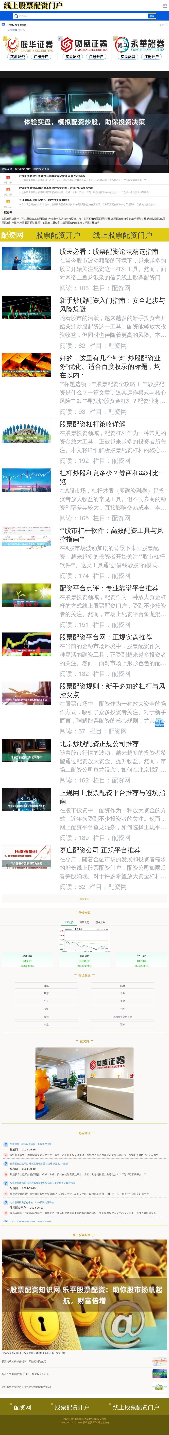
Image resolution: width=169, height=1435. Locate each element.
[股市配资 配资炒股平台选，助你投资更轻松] (159, 1373)
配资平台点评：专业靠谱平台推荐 (109, 587)
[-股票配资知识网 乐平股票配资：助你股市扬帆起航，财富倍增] (84, 1294)
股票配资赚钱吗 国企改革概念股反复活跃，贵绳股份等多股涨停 (56, 188)
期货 (122, 1008)
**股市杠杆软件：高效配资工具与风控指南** (112, 534)
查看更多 (84, 898)
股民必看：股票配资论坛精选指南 (109, 251)
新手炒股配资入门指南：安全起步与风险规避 (112, 304)
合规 (46, 985)
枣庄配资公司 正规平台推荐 (100, 849)
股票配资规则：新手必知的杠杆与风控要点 (112, 690)
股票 (46, 993)
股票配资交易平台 (122, 1016)
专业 (122, 993)
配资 (122, 985)
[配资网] (33, 5)
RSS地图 (88, 1418)
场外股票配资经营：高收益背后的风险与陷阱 (26, 1386)
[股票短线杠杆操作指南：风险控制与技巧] (159, 1361)
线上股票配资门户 (136, 1407)
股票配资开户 (72, 1407)
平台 (46, 1001)
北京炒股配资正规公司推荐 (99, 743)
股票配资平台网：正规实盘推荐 (106, 636)
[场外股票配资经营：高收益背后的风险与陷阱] (159, 1387)
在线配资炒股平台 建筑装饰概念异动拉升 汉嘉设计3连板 (52, 176)
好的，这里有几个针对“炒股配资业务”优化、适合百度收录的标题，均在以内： (110, 366)
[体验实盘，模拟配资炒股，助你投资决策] (84, 121)
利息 (46, 1024)
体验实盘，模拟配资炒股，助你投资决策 (25, 169)
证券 (122, 1024)
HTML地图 (100, 1418)
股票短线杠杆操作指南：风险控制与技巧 (24, 1361)
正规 (122, 1001)
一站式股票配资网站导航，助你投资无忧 (30, 1221)
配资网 (22, 1407)
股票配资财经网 (91, 1422)
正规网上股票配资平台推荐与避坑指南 (112, 796)
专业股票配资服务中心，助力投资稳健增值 (44, 200)
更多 (162, 25)
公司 (46, 1008)
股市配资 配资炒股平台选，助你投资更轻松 (25, 1373)
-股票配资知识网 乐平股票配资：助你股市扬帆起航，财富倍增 (34, 1352)
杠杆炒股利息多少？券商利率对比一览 (112, 477)
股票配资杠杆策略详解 (93, 423)
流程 (46, 1016)
